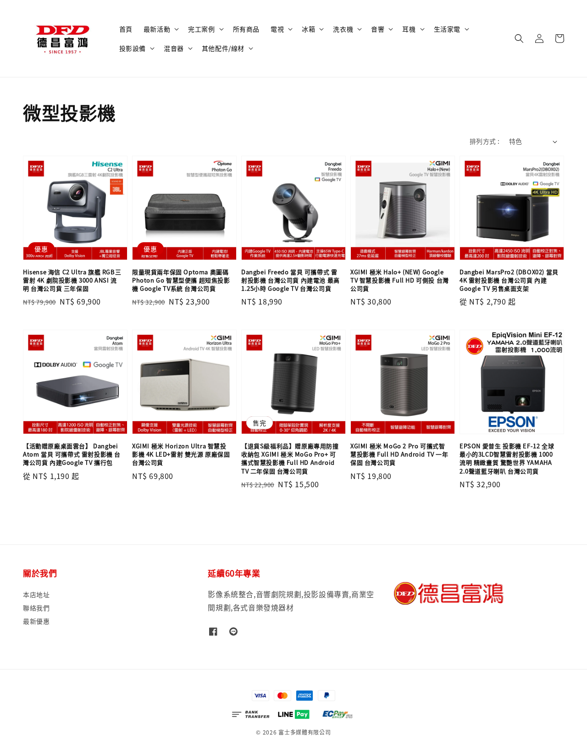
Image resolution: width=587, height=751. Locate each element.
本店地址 (36, 594)
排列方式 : (484, 141)
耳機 (408, 29)
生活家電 (447, 29)
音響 (377, 29)
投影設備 (132, 48)
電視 (277, 29)
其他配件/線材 (223, 48)
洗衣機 (343, 29)
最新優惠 (36, 621)
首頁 (126, 28)
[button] (519, 38)
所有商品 (246, 28)
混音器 (174, 48)
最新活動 (157, 29)
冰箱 (308, 29)
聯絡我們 (36, 607)
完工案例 (201, 29)
